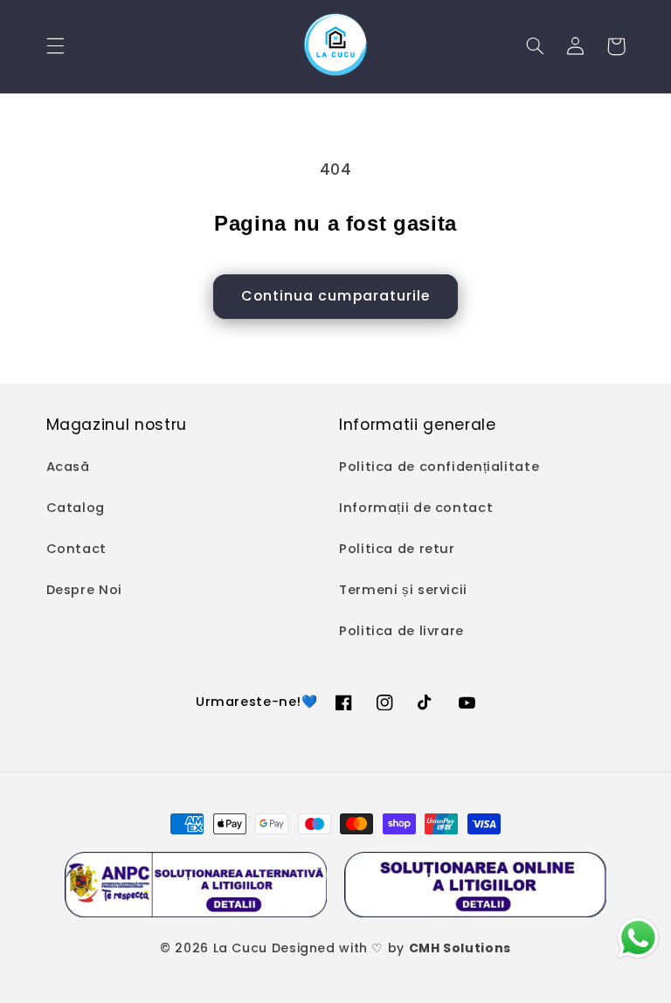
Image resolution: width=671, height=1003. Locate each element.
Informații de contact (416, 507)
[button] (55, 46)
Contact (76, 548)
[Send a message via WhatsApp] (638, 938)
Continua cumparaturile (335, 296)
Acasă (68, 466)
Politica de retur (397, 548)
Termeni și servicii (403, 589)
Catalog (75, 507)
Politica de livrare (401, 631)
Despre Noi (84, 589)
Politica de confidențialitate (439, 466)
